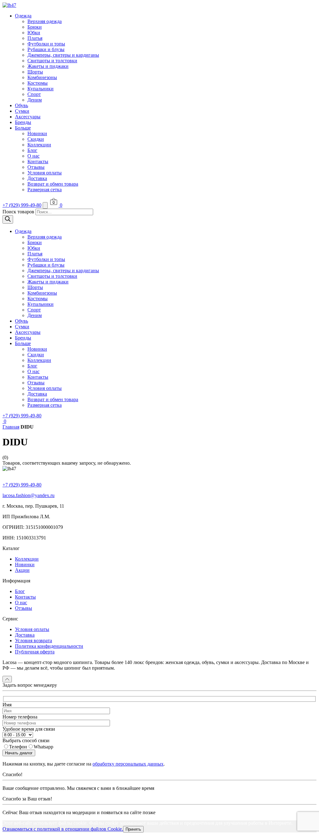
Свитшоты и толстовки (52, 60)
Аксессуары (27, 116)
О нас (33, 156)
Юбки (33, 32)
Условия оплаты (44, 172)
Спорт (34, 94)
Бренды (23, 122)
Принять (133, 829)
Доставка (37, 178)
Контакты (37, 161)
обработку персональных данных (128, 763)
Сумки (22, 111)
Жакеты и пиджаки (48, 66)
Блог (32, 150)
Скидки (35, 139)
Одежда (23, 15)
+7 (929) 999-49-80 (21, 205)
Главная (10, 426)
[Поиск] (7, 219)
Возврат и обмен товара (52, 184)
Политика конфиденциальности (49, 646)
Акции (22, 570)
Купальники (40, 88)
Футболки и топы (46, 43)
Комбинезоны (42, 77)
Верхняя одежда (44, 21)
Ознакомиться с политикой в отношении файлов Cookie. (62, 829)
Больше (23, 127)
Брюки (34, 27)
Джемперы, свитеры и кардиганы (63, 55)
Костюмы (37, 83)
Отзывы (36, 167)
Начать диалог (19, 753)
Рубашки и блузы (45, 49)
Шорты (35, 71)
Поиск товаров (18, 211)
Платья (34, 38)
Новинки (37, 133)
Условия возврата (33, 640)
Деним (34, 99)
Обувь (21, 105)
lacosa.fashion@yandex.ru (28, 495)
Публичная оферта (35, 651)
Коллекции (39, 144)
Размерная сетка (44, 189)
